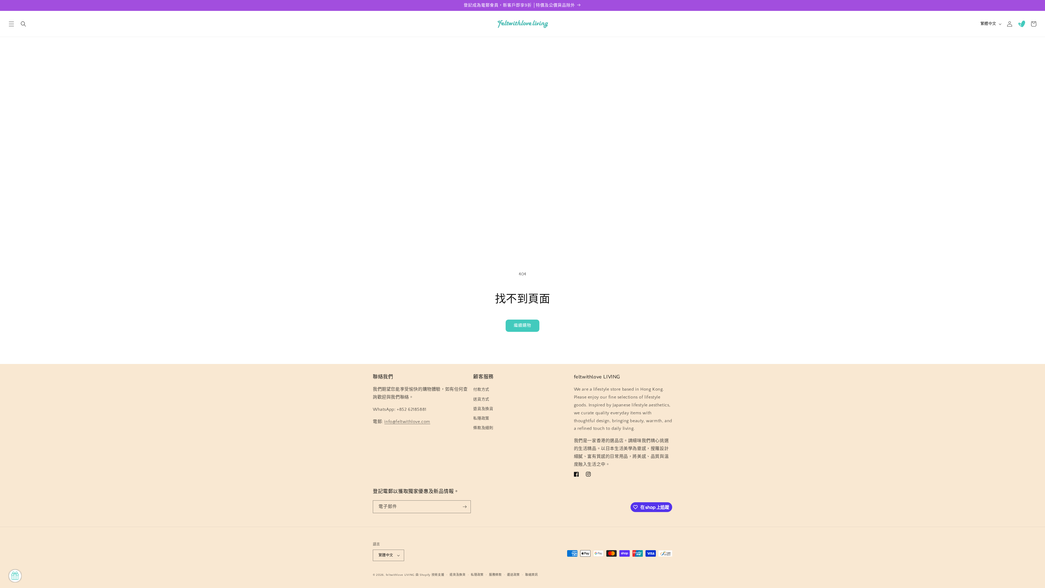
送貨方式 (481, 399)
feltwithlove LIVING (400, 575)
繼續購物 (522, 325)
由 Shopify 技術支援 (430, 575)
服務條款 (495, 575)
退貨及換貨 (483, 409)
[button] (11, 24)
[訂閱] (465, 506)
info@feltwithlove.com (407, 421)
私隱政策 (481, 418)
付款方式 (481, 389)
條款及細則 (483, 428)
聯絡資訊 (531, 575)
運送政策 (513, 575)
